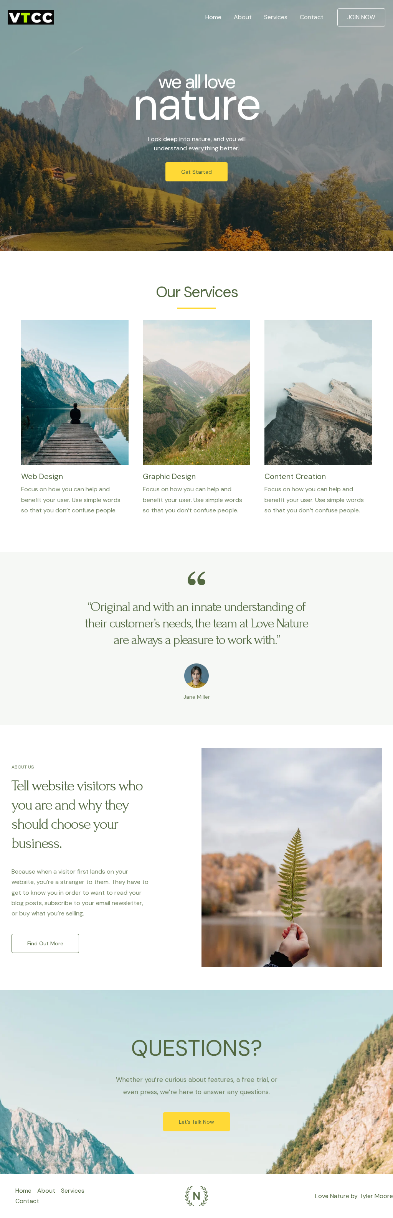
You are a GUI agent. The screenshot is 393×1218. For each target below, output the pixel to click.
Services (275, 17)
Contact (312, 17)
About (243, 17)
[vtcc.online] (31, 17)
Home (213, 17)
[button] (361, 17)
